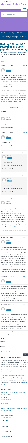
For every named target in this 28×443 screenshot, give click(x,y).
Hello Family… (4, 397)
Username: (2, 341)
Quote (24, 65)
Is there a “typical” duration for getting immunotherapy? (13, 392)
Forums (5, 52)
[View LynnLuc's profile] (3, 71)
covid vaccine (4, 403)
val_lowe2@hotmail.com (15, 226)
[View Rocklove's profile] (4, 158)
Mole (3, 439)
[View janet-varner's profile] (3, 282)
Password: (2, 346)
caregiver (5, 426)
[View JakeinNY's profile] (3, 120)
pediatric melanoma (7, 436)
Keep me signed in (5, 351)
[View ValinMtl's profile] (3, 204)
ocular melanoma (6, 431)
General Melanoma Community (15, 52)
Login (24, 8)
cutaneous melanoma (7, 423)
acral (4, 434)
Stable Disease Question (7, 415)
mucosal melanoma (7, 429)
